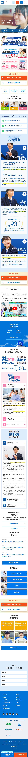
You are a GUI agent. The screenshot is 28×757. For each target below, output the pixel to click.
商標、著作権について (12, 741)
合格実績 (5, 700)
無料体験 (21, 754)
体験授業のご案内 (7, 703)
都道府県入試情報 (14, 523)
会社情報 (18, 705)
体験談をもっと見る (14, 647)
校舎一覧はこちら (14, 337)
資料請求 (17, 3)
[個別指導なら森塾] (8, 725)
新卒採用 (19, 744)
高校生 (4, 697)
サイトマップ (5, 741)
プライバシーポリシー (21, 741)
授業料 (17, 697)
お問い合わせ (6, 708)
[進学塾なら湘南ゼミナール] (19, 725)
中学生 (17, 694)
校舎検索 (21, 3)
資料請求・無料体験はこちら (14, 78)
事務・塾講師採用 (14, 746)
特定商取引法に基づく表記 (6, 744)
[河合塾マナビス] (8, 730)
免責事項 (14, 744)
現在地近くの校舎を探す (14, 83)
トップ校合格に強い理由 (23, 90)
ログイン (14, 3)
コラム (17, 703)
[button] (3, 637)
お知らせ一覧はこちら (14, 562)
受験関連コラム (14, 528)
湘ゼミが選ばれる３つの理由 (14, 90)
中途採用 (24, 744)
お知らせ (5, 705)
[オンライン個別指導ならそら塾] (8, 735)
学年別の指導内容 (5, 90)
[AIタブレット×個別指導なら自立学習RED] (19, 730)
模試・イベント (19, 700)
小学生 (4, 694)
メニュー (25, 3)
